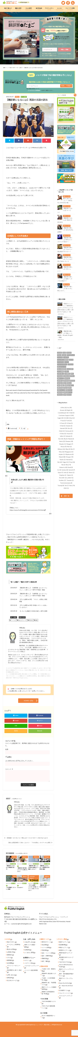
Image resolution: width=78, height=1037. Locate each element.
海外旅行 (60, 380)
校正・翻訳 (45, 961)
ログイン (27, 960)
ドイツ (66, 362)
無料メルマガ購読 (29, 944)
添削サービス (45, 939)
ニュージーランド (62, 364)
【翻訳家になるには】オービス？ (64, 209)
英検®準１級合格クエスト (49, 974)
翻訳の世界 (18, 8)
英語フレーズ (61, 390)
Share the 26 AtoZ (64, 983)
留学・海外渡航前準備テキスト (66, 975)
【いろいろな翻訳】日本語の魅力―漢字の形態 (33, 611)
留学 (65, 383)
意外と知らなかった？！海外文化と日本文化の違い (64, 199)
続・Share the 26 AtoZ (66, 985)
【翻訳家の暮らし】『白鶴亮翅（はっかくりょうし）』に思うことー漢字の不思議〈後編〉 (33, 589)
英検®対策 (44, 966)
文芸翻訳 (67, 373)
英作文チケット (46, 942)
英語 (70, 387)
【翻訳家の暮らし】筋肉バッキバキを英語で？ (64, 278)
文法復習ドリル (63, 990)
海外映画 (66, 380)
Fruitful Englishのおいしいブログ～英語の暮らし (38, 1024)
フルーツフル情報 (70, 8)
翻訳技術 (60, 387)
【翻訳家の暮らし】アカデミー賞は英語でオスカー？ (64, 248)
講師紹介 (9, 955)
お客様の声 (10, 952)
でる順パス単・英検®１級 (49, 970)
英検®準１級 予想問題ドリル (49, 983)
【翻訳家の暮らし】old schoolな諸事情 (65, 229)
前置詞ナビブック (64, 950)
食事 (65, 394)
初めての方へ (11, 942)
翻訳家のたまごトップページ (21, 52)
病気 (59, 385)
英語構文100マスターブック (66, 958)
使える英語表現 (62, 369)
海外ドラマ (60, 378)
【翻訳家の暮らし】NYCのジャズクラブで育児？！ (64, 238)
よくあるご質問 (29, 952)
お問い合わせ (11, 975)
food (64, 352)
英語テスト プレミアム (66, 978)
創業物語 (9, 960)
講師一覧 (66, 496)
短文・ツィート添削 (48, 953)
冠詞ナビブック (63, 942)
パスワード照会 (29, 963)
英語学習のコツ (68, 392)
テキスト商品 (62, 939)
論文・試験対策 (46, 955)
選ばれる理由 (11, 949)
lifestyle (69, 352)
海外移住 (60, 383)
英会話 (65, 387)
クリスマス (60, 362)
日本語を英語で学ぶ (69, 376)
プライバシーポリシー (13, 965)
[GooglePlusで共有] (28, 140)
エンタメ (59, 8)
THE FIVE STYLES (64, 962)
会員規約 (27, 950)
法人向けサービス (12, 980)
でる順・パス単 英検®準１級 (48, 979)
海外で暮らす (8, 8)
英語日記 (60, 394)
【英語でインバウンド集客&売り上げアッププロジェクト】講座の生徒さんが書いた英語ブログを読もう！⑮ (65, 323)
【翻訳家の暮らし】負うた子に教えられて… (64, 287)
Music (59, 355)
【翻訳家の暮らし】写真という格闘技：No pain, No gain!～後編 (65, 335)
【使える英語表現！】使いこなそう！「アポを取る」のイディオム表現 (29, 842)
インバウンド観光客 (63, 359)
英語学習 (60, 392)
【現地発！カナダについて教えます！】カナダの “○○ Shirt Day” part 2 (27, 838)
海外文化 (67, 378)
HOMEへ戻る (28, 700)
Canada (59, 352)
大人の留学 (28, 8)
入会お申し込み (29, 942)
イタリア (66, 357)
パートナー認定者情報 (31, 970)
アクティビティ (49, 8)
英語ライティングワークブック (66, 970)
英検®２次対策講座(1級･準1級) (48, 992)
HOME (8, 939)
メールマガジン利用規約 (34, 90)
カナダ (71, 359)
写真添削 (44, 950)
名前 (6, 749)
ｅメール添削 (46, 947)
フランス (70, 364)
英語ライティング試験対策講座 (49, 988)
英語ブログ (69, 390)
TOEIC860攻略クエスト (49, 1001)
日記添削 (44, 944)
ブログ (9, 957)
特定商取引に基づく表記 (14, 970)
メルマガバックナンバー (31, 965)
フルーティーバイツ (65, 993)
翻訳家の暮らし (69, 385)
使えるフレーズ (22, 620)
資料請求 (9, 977)
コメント (9, 769)
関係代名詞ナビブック (65, 953)
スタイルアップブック (65, 995)
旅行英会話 (39, 8)
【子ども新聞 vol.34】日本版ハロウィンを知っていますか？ (33, 606)
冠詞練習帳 (62, 944)
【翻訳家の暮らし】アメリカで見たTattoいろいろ (64, 258)
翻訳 (36, 620)
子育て (66, 371)
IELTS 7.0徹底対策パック (48, 1016)
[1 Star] (8, 689)
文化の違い (60, 373)
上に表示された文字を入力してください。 (19, 761)
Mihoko (17, 802)
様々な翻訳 (14, 582)
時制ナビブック (63, 947)
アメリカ (13, 620)
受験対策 (44, 958)
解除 (25, 947)
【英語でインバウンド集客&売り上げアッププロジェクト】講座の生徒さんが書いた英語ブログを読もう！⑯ (65, 309)
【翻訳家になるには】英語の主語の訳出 (64, 219)
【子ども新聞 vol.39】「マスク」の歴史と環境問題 (33, 600)
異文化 (31, 620)
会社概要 (9, 963)
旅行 (72, 373)
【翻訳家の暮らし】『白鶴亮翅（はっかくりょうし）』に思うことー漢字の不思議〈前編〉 (33, 594)
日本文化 (60, 376)
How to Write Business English (66, 965)
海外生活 (72, 380)
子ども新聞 (60, 371)
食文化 (69, 394)
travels (64, 355)
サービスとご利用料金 (13, 944)
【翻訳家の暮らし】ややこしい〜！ (64, 268)
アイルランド (70, 355)
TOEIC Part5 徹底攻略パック (48, 1007)
